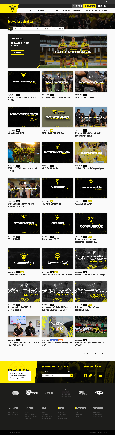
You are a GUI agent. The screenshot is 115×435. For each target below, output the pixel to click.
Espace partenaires (97, 416)
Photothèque (78, 414)
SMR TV (77, 412)
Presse (61, 28)
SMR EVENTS (89, 11)
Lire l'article (18, 52)
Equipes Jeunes (45, 424)
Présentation (61, 412)
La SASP (44, 412)
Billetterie (100, 432)
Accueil (10, 18)
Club (21, 28)
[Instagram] (104, 6)
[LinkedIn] (106, 6)
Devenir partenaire (97, 414)
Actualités (16, 18)
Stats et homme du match (31, 416)
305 (102, 354)
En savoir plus (102, 2)
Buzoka (77, 416)
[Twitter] (101, 6)
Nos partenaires (96, 412)
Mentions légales (92, 432)
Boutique (60, 416)
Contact (105, 432)
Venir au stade (62, 414)
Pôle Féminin (45, 422)
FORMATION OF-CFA (47, 416)
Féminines (46, 28)
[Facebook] (99, 6)
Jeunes (54, 28)
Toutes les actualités (13, 412)
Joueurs (27, 412)
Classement (28, 418)
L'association (45, 414)
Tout (10, 28)
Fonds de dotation (101, 11)
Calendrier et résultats (30, 414)
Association (29, 28)
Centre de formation (47, 418)
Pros (16, 28)
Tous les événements (13, 414)
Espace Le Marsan (63, 418)
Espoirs (38, 28)
